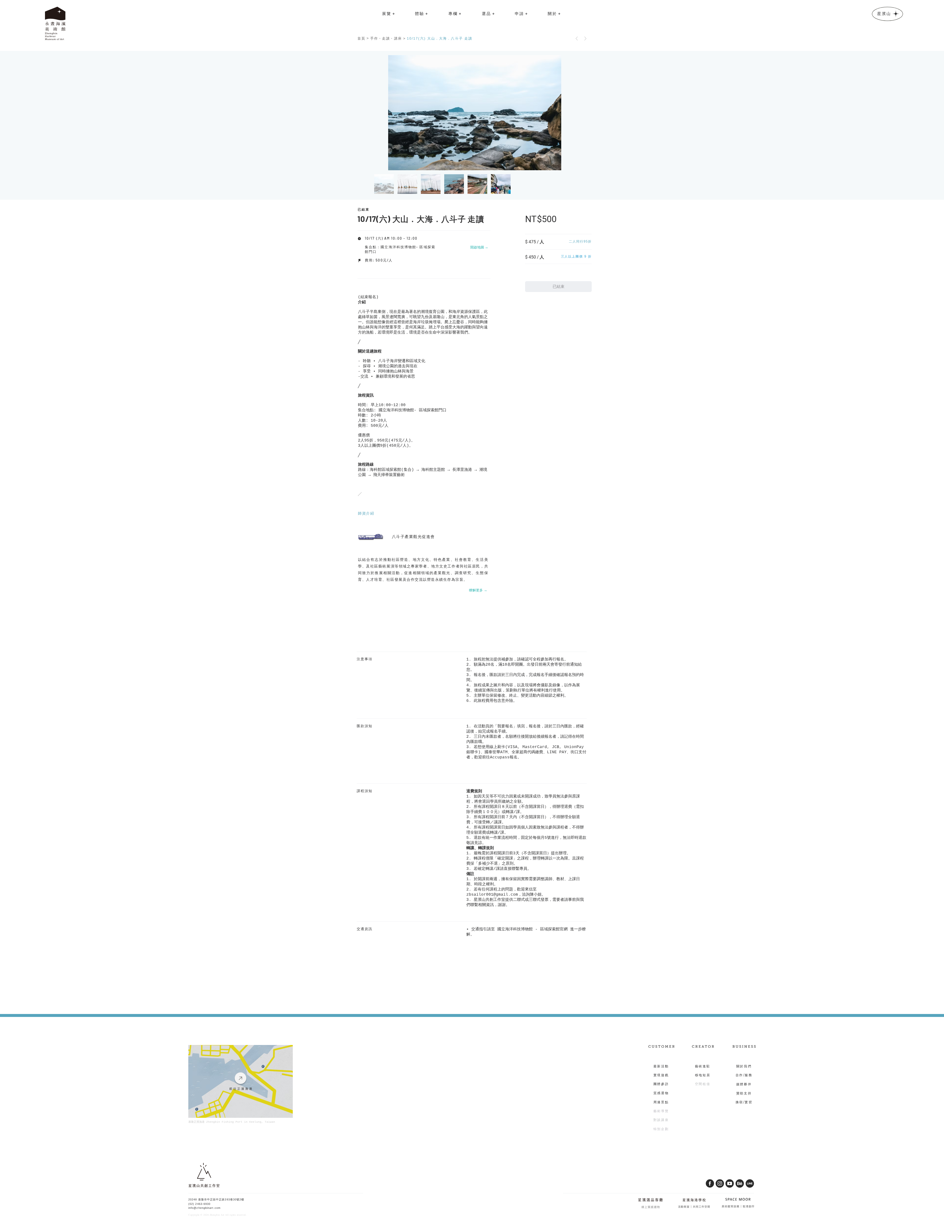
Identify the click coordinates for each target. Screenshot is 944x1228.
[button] (388, 14)
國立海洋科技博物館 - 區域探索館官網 (532, 929)
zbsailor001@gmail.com (492, 894)
